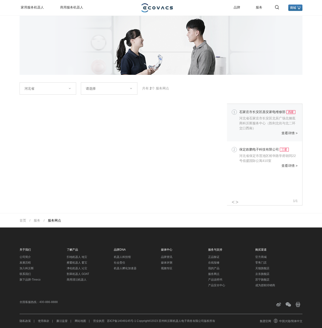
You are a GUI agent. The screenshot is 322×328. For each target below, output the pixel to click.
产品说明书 (215, 279)
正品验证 (213, 257)
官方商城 (261, 257)
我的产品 (213, 268)
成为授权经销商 (265, 285)
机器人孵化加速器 (125, 268)
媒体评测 (166, 262)
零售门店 (261, 262)
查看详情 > (289, 133)
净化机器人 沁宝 (77, 268)
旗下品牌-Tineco (30, 279)
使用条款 (43, 321)
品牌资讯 (166, 257)
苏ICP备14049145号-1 (121, 321)
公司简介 (25, 257)
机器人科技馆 (122, 257)
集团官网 (265, 321)
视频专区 (166, 268)
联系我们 (25, 274)
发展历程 (25, 262)
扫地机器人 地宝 (77, 257)
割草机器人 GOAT (78, 274)
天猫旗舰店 (262, 268)
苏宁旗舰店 (262, 279)
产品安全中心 (216, 285)
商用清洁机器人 (77, 279)
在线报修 (213, 262)
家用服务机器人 (32, 7)
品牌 (237, 7)
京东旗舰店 (262, 274)
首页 (23, 220)
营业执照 (98, 321)
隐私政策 (25, 321)
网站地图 (80, 321)
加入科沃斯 (27, 268)
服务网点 (54, 220)
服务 (259, 7)
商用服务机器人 (71, 7)
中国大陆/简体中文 (290, 321)
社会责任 (119, 262)
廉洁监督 (62, 321)
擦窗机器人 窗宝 (77, 262)
